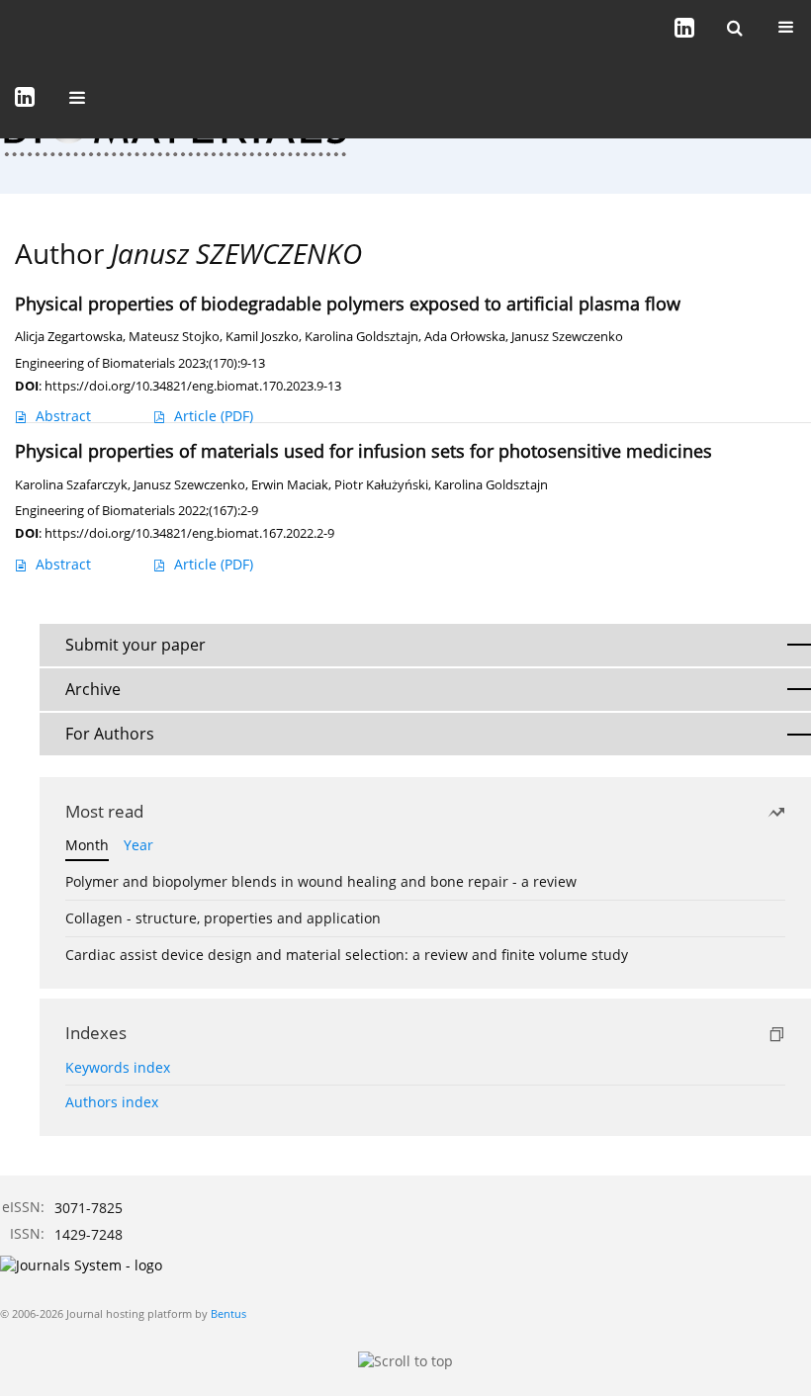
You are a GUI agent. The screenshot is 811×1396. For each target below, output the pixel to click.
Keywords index (117, 1067)
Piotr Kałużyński (381, 485)
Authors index (111, 1101)
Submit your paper (135, 644)
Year (138, 844)
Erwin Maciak (289, 485)
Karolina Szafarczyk (71, 485)
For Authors (109, 733)
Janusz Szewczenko (567, 336)
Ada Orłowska (464, 336)
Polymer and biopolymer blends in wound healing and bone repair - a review (321, 881)
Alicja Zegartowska (69, 336)
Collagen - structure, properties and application (223, 918)
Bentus (228, 1313)
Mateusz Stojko (174, 336)
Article (213, 415)
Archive (93, 689)
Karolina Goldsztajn (361, 336)
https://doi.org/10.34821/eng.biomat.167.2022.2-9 (189, 533)
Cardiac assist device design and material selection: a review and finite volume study (346, 954)
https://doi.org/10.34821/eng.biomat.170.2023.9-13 (193, 385)
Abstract (63, 415)
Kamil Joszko (262, 336)
